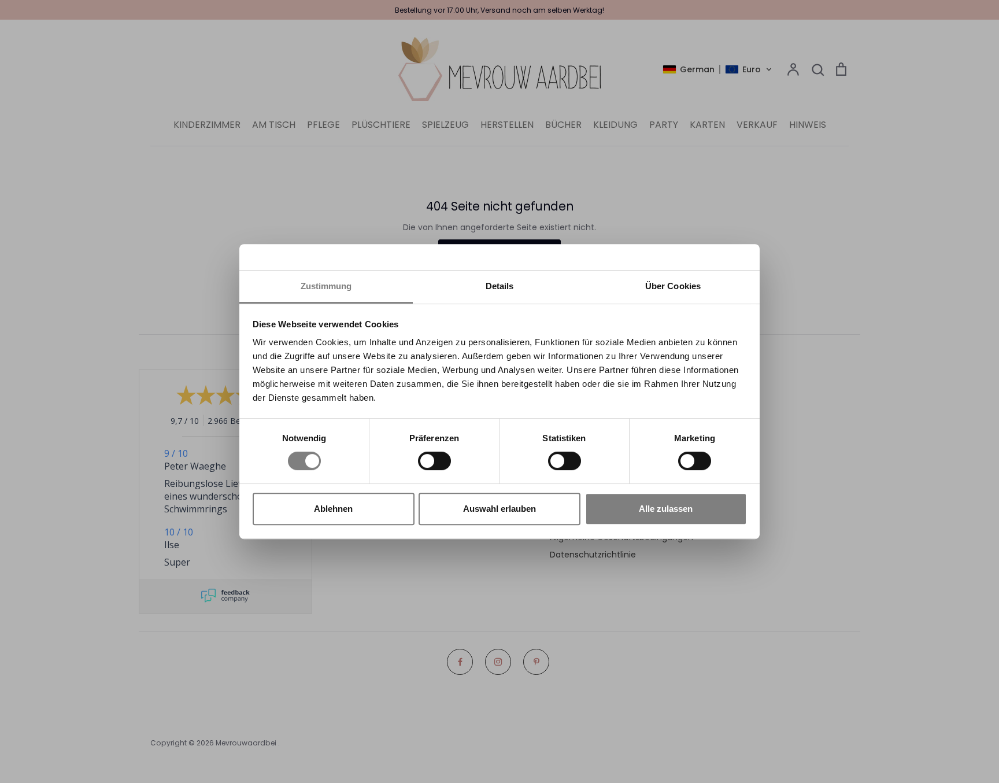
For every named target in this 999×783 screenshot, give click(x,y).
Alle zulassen (666, 509)
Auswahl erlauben (499, 509)
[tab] (499, 287)
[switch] (434, 461)
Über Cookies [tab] (673, 286)
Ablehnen (333, 509)
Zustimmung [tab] (326, 286)
